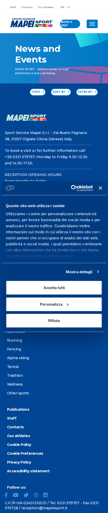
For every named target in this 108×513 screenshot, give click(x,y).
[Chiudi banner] (100, 188)
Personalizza (51, 304)
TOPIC (36, 92)
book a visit (66, 23)
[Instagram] (38, 495)
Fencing (14, 349)
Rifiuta (54, 320)
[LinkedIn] (47, 495)
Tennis (13, 366)
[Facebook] (8, 495)
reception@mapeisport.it (44, 508)
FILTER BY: (85, 92)
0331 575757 (68, 503)
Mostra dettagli (79, 271)
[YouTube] (18, 495)
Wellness (15, 384)
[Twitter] (28, 495)
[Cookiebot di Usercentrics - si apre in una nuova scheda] (71, 188)
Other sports (18, 393)
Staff (13, 7)
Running (14, 340)
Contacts (27, 7)
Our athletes (46, 7)
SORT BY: (59, 92)
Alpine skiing (18, 358)
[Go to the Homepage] (30, 22)
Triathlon (15, 375)
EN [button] (63, 7)
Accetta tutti (54, 288)
